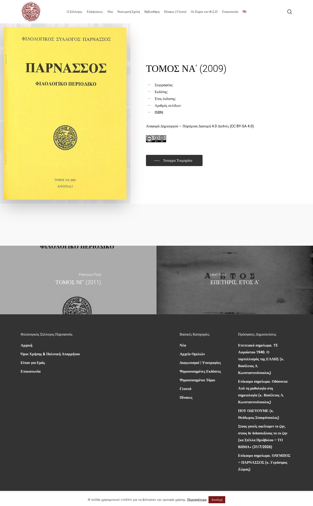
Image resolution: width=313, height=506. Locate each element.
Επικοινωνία (31, 371)
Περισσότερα (196, 500)
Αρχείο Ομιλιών (192, 354)
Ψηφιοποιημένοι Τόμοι (197, 380)
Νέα (183, 345)
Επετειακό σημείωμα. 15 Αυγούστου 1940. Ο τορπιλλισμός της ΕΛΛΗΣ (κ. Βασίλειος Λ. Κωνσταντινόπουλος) (261, 359)
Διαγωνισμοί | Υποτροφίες (200, 363)
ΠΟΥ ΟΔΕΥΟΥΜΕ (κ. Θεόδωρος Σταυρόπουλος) (258, 414)
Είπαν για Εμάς (33, 363)
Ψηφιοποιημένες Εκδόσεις (200, 371)
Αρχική (26, 345)
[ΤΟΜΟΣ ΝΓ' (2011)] (78, 280)
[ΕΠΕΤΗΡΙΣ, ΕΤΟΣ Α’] (234, 280)
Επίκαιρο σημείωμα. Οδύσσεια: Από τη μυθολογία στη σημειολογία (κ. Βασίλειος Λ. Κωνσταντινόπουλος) (263, 391)
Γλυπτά (185, 389)
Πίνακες (186, 397)
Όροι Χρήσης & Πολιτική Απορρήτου (50, 354)
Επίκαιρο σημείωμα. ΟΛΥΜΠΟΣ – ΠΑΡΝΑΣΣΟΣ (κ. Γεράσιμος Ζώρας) (264, 462)
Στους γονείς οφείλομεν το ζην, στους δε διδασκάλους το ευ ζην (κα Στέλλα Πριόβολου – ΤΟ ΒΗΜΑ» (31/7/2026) (262, 436)
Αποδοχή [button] (216, 499)
